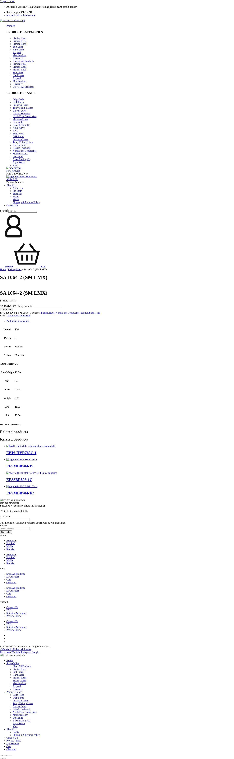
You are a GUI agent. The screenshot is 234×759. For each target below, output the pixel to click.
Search (3, 210)
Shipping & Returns (16, 613)
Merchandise (19, 55)
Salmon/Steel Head (90, 312)
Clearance (18, 58)
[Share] (7, 755)
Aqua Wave (19, 127)
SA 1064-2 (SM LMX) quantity (16, 306)
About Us (11, 540)
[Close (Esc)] (11, 755)
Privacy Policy (13, 616)
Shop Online (12, 663)
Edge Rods (18, 99)
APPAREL (12, 179)
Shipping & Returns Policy (26, 735)
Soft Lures (18, 46)
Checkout (11, 582)
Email (3, 525)
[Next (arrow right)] (4, 758)
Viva (15, 130)
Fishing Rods (19, 43)
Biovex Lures (19, 110)
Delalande (18, 122)
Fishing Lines (19, 38)
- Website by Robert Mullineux (15, 649)
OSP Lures (18, 102)
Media (9, 546)
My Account (12, 576)
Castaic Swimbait (21, 113)
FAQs (9, 610)
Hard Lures (18, 49)
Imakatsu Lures (20, 105)
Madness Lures (20, 119)
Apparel (17, 52)
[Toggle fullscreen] (4, 755)
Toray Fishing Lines (23, 107)
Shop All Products (15, 574)
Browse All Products (23, 61)
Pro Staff (10, 543)
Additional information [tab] (17, 321)
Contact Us (12, 607)
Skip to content (7, 1)
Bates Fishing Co (21, 125)
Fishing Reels (19, 41)
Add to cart (6, 309)
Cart (8, 579)
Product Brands (14, 692)
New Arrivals (13, 170)
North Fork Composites (24, 116)
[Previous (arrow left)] (1, 758)
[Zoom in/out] (1, 755)
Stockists (10, 549)
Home (3, 269)
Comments (5, 516)
